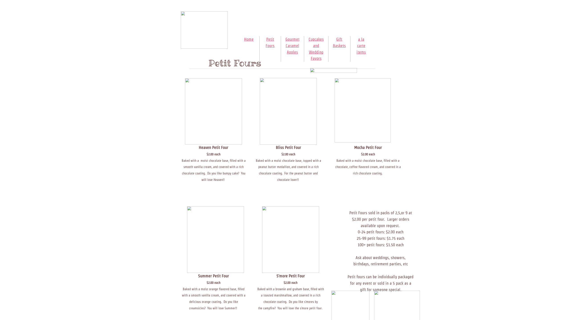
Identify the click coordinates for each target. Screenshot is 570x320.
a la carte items (361, 45)
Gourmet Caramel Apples (292, 45)
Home (249, 39)
